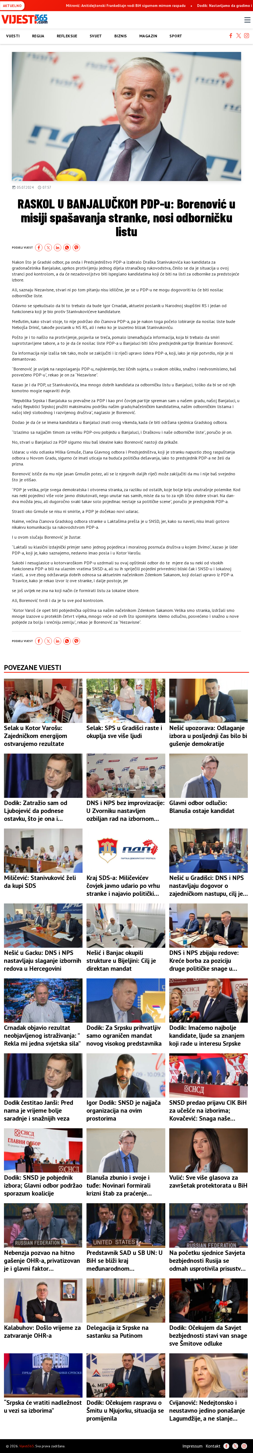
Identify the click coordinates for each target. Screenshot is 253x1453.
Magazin (148, 35)
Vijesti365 (26, 1446)
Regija (38, 35)
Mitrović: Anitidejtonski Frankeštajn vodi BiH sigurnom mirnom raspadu (126, 5)
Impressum (192, 1446)
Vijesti (13, 35)
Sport (175, 35)
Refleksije (67, 35)
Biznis (120, 35)
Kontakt (213, 1446)
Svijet (96, 35)
